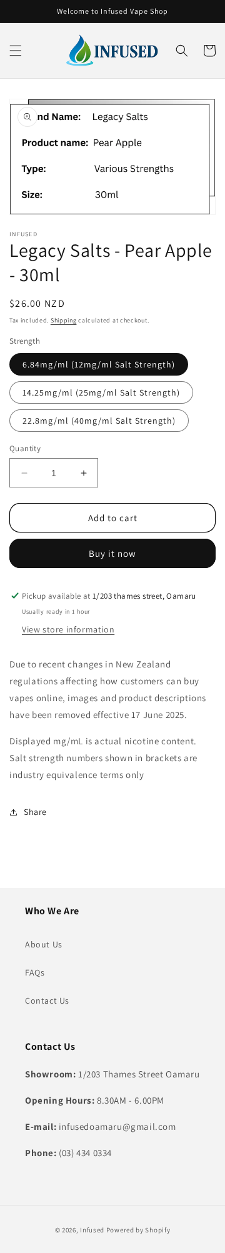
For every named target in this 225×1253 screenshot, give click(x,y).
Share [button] (35, 811)
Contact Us (47, 1000)
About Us (43, 944)
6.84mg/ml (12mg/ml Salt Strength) (98, 364)
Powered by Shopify (138, 1230)
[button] (15, 50)
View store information (68, 629)
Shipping (64, 320)
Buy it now (112, 553)
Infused (93, 1230)
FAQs (34, 972)
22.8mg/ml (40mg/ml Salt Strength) (99, 420)
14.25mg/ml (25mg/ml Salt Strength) (101, 392)
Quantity (25, 448)
